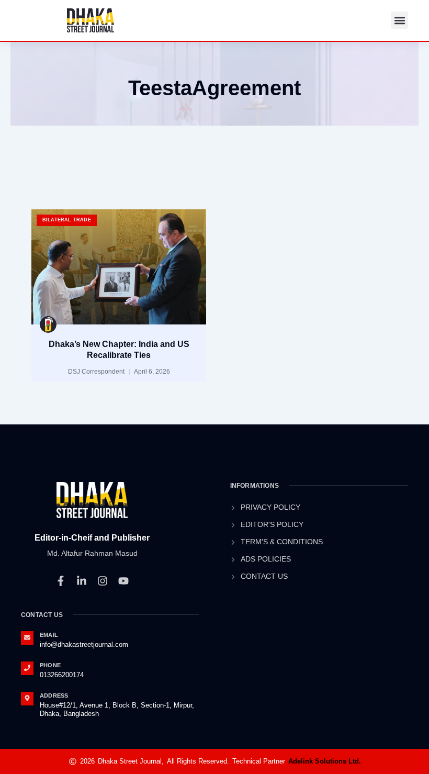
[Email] (27, 638)
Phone (50, 665)
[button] (399, 20)
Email (49, 635)
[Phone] (27, 668)
